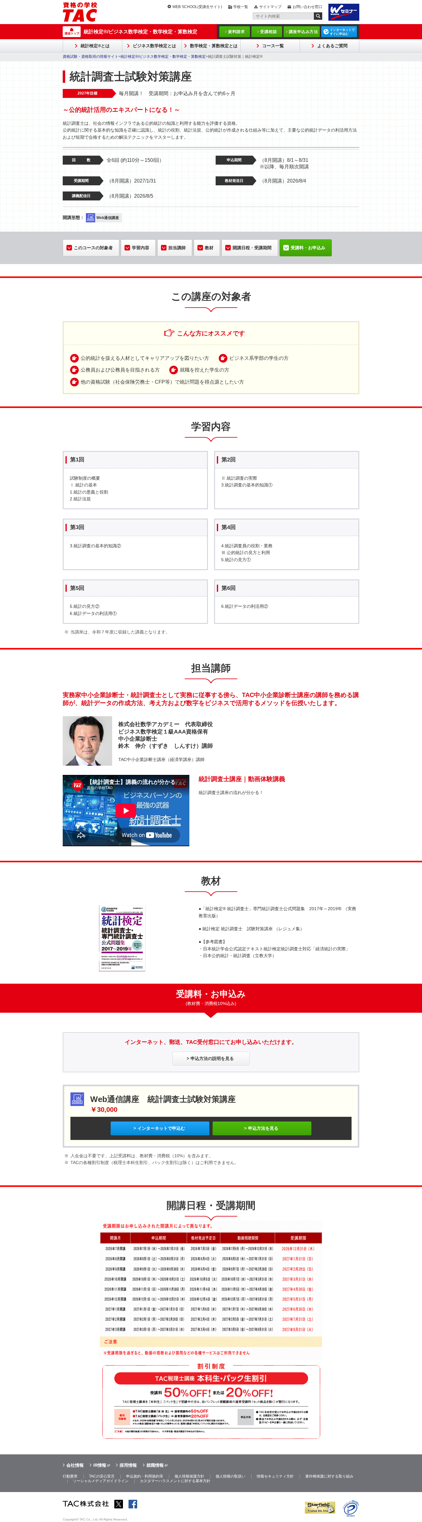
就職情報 (155, 1465)
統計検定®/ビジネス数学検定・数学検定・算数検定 (140, 31)
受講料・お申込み (308, 247)
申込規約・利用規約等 (144, 1476)
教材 (209, 247)
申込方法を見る (263, 1128)
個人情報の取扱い (230, 1476)
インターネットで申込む (161, 1128)
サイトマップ (270, 7)
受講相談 (268, 31)
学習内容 (140, 247)
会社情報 (75, 1465)
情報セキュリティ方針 (275, 1476)
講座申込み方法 (303, 31)
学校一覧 (240, 7)
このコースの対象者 (93, 247)
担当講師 (177, 247)
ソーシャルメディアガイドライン (101, 1481)
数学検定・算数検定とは (214, 45)
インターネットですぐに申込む (342, 32)
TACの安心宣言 (102, 1476)
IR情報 (99, 1465)
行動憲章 (70, 1476)
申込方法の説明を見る (212, 1058)
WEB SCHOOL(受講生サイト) (197, 7)
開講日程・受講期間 (252, 247)
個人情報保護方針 (189, 1476)
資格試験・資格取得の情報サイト (90, 56)
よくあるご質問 (332, 45)
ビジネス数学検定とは (154, 45)
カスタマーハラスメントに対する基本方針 (175, 1481)
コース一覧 (273, 45)
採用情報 (128, 1465)
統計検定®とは (95, 45)
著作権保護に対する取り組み (329, 1476)
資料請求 (236, 31)
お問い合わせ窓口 (307, 7)
